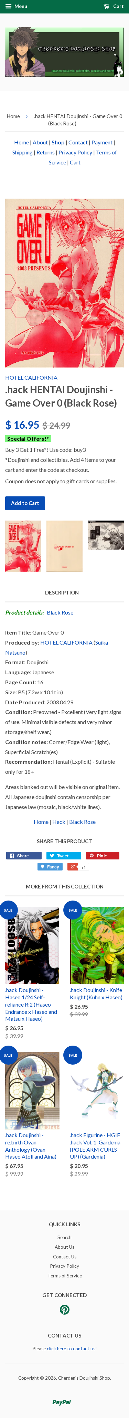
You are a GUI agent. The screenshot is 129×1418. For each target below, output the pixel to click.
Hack (58, 821)
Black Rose (60, 612)
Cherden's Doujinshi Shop (84, 1378)
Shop (58, 142)
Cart (118, 6)
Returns (45, 152)
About (40, 142)
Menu (20, 6)
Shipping (22, 152)
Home (13, 116)
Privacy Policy (75, 152)
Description (62, 592)
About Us (64, 1247)
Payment (102, 142)
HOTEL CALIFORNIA (31, 377)
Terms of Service (64, 1275)
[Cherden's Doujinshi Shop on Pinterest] (65, 1312)
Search (64, 1237)
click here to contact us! (72, 1348)
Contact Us (64, 1256)
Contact (78, 142)
